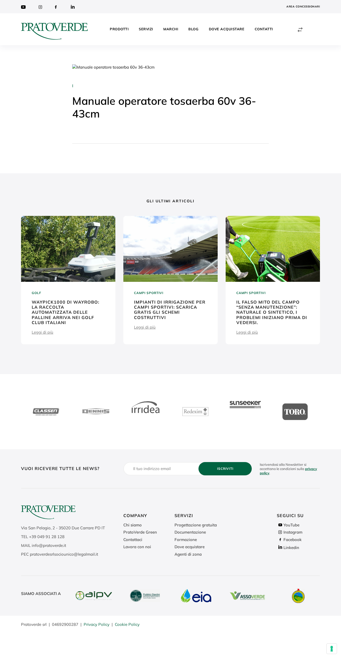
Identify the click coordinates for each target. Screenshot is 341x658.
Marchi (170, 29)
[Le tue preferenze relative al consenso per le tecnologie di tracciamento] (332, 649)
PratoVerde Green (140, 532)
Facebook (292, 539)
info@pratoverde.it (49, 545)
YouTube (291, 524)
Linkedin (291, 547)
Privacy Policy (96, 624)
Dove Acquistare (227, 29)
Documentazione (190, 532)
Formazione (185, 539)
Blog (193, 29)
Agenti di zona (188, 554)
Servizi (146, 29)
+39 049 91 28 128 (46, 536)
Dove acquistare (189, 546)
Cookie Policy (127, 624)
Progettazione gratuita (195, 524)
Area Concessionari (303, 6)
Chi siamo (132, 524)
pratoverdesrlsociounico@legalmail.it (64, 554)
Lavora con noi (137, 546)
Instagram (292, 532)
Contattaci (132, 539)
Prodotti (119, 29)
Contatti (264, 29)
